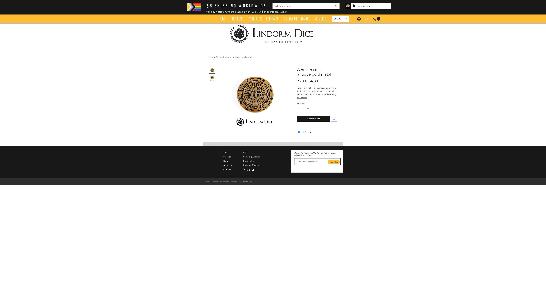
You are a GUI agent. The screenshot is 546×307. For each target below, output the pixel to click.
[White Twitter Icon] (253, 170)
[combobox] (306, 6)
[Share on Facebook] (299, 132)
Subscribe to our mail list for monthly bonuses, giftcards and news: (315, 154)
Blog (225, 161)
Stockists (227, 156)
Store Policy (249, 161)
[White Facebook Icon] (244, 170)
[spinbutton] (303, 108)
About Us (227, 165)
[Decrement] (299, 108)
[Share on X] (310, 132)
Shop (225, 152)
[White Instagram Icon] (248, 170)
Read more (302, 97)
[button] (377, 19)
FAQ (245, 152)
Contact (227, 169)
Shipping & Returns (252, 156)
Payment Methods (252, 165)
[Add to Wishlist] (334, 119)
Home (212, 57)
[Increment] (308, 108)
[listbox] (340, 19)
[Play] (354, 5)
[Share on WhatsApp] (304, 132)
